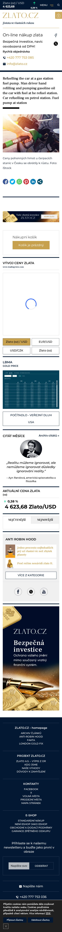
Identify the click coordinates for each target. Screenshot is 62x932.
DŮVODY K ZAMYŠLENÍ (31, 771)
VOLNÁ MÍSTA (31, 796)
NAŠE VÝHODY (31, 768)
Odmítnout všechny (40, 920)
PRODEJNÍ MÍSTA (31, 799)
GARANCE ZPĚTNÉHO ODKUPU (31, 831)
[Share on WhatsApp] (19, 181)
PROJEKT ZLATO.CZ (31, 756)
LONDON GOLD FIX (31, 743)
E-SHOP (31, 815)
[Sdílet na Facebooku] (5, 181)
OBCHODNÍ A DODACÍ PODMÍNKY (31, 827)
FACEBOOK (31, 789)
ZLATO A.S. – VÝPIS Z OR (31, 761)
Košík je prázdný (31, 245)
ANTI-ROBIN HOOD (31, 736)
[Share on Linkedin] (33, 181)
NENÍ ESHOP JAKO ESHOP (31, 824)
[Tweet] (12, 181)
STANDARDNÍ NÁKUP (31, 820)
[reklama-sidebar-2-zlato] (31, 658)
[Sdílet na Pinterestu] (26, 181)
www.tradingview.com (13, 267)
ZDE (48, 913)
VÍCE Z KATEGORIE (31, 575)
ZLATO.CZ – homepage (31, 727)
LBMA (10, 363)
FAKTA (31, 740)
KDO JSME (31, 764)
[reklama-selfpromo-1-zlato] (31, 216)
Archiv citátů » (49, 435)
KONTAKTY (31, 784)
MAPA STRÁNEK (31, 803)
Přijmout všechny (15, 920)
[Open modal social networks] (40, 181)
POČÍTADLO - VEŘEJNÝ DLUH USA (31, 419)
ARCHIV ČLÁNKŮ (31, 733)
